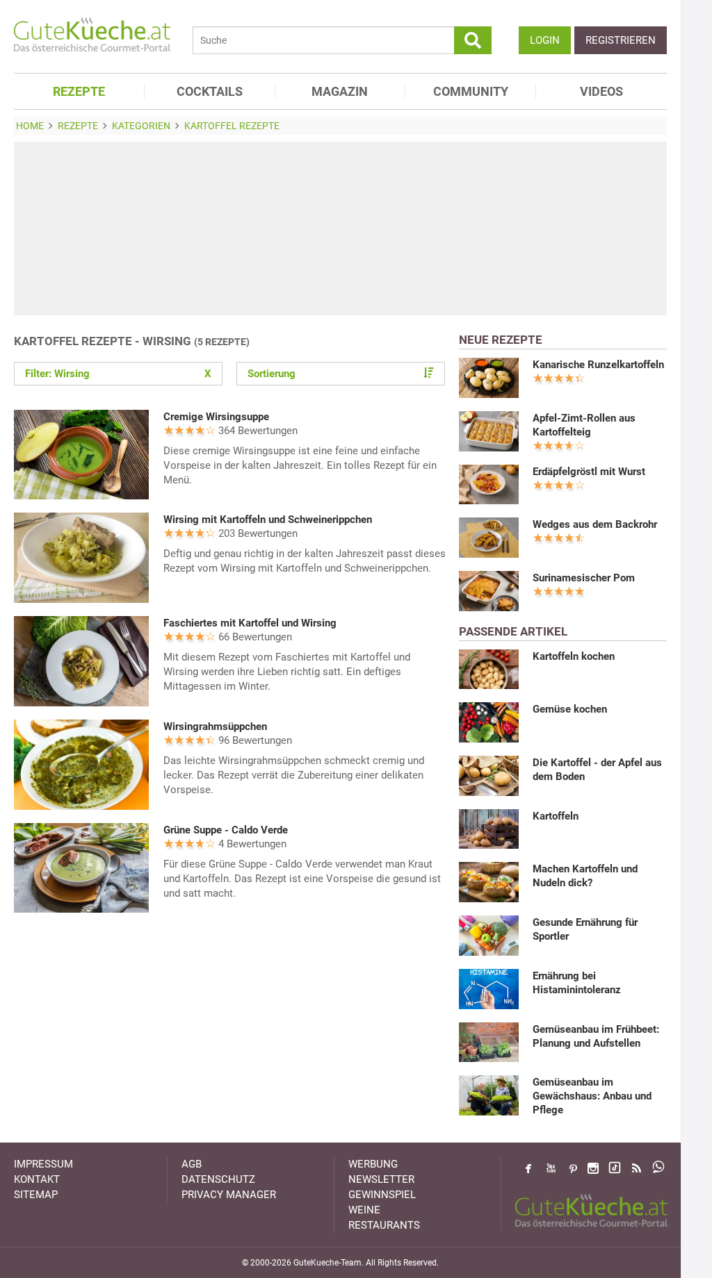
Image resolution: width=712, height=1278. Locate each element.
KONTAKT (37, 1179)
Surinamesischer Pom (584, 578)
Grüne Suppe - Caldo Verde (225, 830)
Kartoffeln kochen (574, 656)
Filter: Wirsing (118, 373)
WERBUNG (373, 1164)
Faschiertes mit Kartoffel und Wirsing (250, 623)
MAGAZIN (340, 91)
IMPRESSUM (43, 1164)
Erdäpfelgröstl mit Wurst (589, 471)
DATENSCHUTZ (218, 1179)
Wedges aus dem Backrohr (595, 524)
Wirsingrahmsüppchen (215, 726)
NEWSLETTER (381, 1179)
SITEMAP (36, 1194)
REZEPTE (79, 91)
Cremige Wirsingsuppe (216, 416)
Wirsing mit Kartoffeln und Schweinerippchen (267, 519)
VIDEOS (601, 91)
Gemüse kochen (570, 709)
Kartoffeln (555, 816)
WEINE (364, 1210)
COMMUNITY (470, 91)
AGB (191, 1164)
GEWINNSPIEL (382, 1194)
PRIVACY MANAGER (228, 1194)
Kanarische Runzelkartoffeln (598, 364)
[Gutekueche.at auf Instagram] (593, 1168)
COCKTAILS (210, 91)
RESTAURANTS (384, 1225)
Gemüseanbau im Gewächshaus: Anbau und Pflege (592, 1096)
